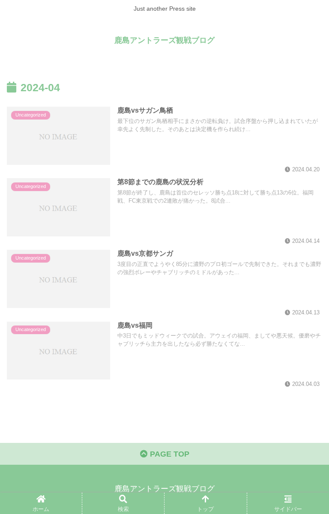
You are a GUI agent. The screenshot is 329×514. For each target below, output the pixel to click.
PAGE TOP (168, 454)
